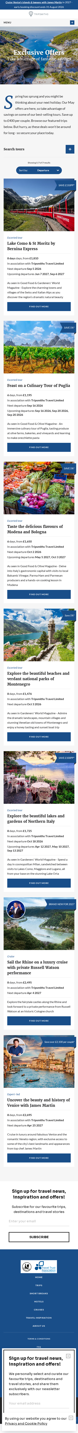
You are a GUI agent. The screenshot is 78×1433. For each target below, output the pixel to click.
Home (39, 1277)
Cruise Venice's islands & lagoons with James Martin (34, 2)
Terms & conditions (39, 1339)
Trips (38, 1285)
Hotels (39, 1301)
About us (39, 1326)
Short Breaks (39, 1293)
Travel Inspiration (39, 1317)
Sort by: (23, 170)
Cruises (39, 1309)
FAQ (39, 1347)
